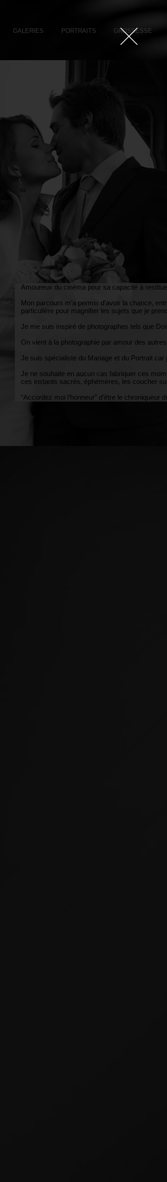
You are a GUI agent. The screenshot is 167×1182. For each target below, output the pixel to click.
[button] (129, 36)
